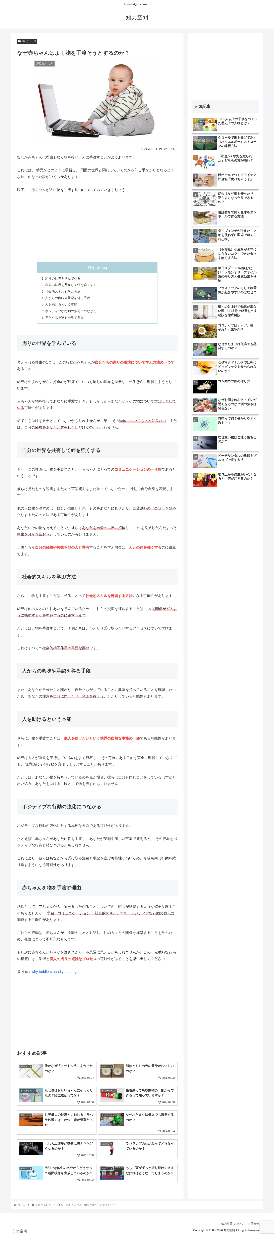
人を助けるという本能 (61, 304)
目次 (91, 268)
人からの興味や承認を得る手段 (67, 298)
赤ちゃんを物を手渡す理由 (64, 317)
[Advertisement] (97, 227)
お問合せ (253, 1223)
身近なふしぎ (29, 41)
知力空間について (232, 1223)
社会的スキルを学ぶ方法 (62, 291)
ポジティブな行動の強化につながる (70, 311)
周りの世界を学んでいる (62, 278)
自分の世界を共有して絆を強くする (70, 285)
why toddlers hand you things (54, 972)
